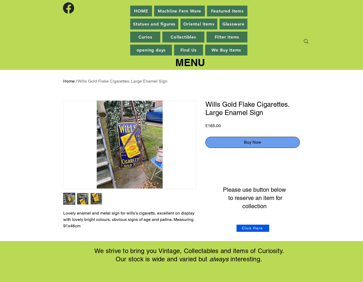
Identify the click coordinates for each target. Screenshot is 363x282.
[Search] (306, 41)
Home (69, 81)
